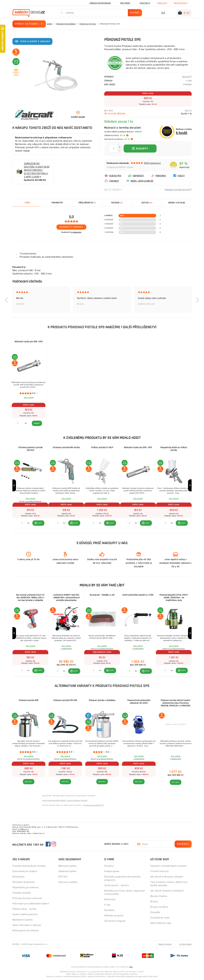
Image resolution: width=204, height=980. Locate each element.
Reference (109, 899)
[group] (30, 485)
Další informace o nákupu (26, 925)
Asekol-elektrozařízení (25, 914)
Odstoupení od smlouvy (25, 930)
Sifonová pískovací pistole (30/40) (30, 449)
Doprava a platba (68, 882)
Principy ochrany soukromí (27, 898)
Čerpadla (155, 912)
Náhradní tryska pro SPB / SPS (29, 341)
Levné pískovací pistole (77, 800)
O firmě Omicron (159, 871)
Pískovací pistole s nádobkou (102, 700)
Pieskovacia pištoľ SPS (94, 805)
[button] (6, 300)
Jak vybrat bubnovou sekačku (166, 876)
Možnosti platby (67, 865)
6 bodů (181, 133)
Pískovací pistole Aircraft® (178, 189)
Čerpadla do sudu (160, 917)
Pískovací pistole (87, 24)
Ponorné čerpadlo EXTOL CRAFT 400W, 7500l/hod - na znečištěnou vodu (173, 597)
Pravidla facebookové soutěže (29, 865)
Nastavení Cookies (22, 919)
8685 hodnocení (152, 163)
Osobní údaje (185, 944)
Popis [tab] (27, 202)
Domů (49, 24)
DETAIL (28, 781)
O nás (107, 904)
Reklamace (18, 876)
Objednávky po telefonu (25, 887)
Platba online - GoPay (24, 908)
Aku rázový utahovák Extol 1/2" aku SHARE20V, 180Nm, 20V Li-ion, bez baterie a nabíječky (30, 597)
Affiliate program (113, 915)
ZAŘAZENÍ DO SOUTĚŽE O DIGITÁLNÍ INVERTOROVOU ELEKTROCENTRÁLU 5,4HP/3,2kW (36, 170)
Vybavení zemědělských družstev (168, 865)
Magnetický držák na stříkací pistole (173, 449)
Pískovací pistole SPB (28, 700)
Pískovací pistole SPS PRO (65, 700)
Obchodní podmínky (23, 882)
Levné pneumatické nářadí (54, 800)
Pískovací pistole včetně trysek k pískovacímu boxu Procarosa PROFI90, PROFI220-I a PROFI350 (175, 703)
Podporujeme (111, 871)
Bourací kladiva (158, 896)
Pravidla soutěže (21, 892)
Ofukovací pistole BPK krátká (66, 447)
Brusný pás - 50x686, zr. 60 (102, 594)
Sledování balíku (67, 871)
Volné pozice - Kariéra (116, 885)
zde (130, 967)
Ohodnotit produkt (71, 227)
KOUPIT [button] (39, 523)
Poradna (108, 865)
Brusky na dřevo (159, 906)
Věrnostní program (100, 3)
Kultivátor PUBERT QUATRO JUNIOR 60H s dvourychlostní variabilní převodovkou (66, 597)
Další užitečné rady (160, 923)
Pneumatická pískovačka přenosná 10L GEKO (138, 702)
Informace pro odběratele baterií (30, 903)
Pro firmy (125, 3)
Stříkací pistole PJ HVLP (102, 447)
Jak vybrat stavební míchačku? (167, 890)
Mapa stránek (165, 944)
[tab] (117, 202)
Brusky (154, 901)
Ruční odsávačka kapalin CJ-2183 (137, 594)
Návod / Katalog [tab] (176, 202)
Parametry (57, 202)
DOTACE (63, 876)
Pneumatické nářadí (66, 24)
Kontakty (145, 3)
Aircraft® (187, 76)
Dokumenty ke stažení (24, 871)
